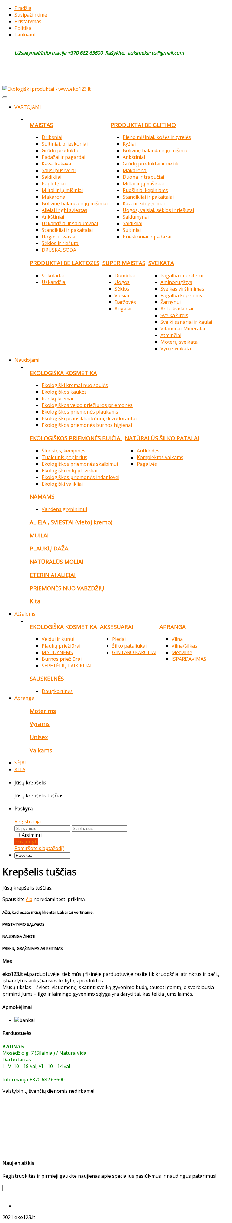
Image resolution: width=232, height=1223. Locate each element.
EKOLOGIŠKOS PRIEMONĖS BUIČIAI (76, 438)
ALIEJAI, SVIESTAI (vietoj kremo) (71, 522)
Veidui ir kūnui (58, 639)
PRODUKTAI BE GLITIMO (143, 124)
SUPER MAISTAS (123, 262)
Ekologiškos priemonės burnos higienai (87, 425)
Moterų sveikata (179, 342)
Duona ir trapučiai (143, 177)
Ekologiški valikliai (62, 484)
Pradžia (22, 8)
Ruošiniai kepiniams (145, 190)
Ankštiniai (53, 216)
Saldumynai (136, 216)
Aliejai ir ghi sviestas (64, 210)
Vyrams (40, 723)
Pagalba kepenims (181, 295)
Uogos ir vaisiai (59, 236)
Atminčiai (170, 335)
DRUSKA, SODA (59, 250)
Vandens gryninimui (64, 509)
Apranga (24, 698)
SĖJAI (20, 762)
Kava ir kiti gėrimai (144, 203)
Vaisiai (121, 295)
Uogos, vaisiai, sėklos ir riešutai (158, 210)
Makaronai (54, 197)
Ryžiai (129, 143)
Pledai (119, 639)
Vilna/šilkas (184, 645)
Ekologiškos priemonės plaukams (80, 411)
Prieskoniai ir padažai (147, 236)
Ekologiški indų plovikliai (69, 470)
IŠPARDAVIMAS (189, 659)
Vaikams (41, 750)
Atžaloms (24, 613)
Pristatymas (27, 21)
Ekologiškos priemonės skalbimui (80, 464)
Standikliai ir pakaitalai (67, 230)
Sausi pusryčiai (59, 170)
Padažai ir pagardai (63, 157)
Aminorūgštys (176, 282)
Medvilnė (182, 652)
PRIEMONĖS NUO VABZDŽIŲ (67, 588)
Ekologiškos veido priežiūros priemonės (87, 405)
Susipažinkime (30, 14)
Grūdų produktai (60, 150)
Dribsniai (52, 137)
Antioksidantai (176, 308)
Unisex (39, 737)
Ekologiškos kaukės (64, 392)
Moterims (43, 710)
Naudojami (26, 360)
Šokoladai (53, 275)
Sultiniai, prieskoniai (65, 143)
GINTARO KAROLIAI (134, 652)
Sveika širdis (174, 315)
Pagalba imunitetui (181, 275)
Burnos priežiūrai (62, 659)
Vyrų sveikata (175, 348)
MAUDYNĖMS (57, 652)
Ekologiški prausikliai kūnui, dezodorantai (89, 418)
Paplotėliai (54, 183)
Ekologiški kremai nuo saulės (75, 385)
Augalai (122, 308)
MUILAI (39, 535)
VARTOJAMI (27, 107)
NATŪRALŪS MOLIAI (56, 561)
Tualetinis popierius (64, 457)
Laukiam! (24, 34)
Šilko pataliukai (129, 645)
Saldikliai (51, 177)
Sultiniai (132, 230)
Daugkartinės (57, 691)
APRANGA (173, 626)
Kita (35, 601)
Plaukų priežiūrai (61, 645)
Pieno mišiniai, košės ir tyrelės (157, 137)
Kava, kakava (56, 163)
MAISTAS (41, 124)
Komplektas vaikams (160, 457)
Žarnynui (170, 302)
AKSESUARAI (116, 626)
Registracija (27, 821)
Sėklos (121, 288)
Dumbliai (124, 275)
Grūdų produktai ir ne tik (151, 163)
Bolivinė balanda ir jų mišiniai (75, 203)
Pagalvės (147, 464)
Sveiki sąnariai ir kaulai (186, 322)
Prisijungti (26, 841)
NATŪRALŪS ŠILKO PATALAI (162, 438)
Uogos (122, 282)
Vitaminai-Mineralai (182, 328)
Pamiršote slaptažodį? (39, 848)
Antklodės (148, 450)
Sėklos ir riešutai (60, 243)
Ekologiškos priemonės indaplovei (80, 477)
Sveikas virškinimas (182, 288)
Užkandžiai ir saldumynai (70, 223)
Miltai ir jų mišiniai (62, 190)
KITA (19, 769)
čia (29, 899)
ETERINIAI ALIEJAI (53, 574)
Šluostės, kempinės (63, 450)
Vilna (177, 639)
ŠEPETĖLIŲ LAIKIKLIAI (67, 665)
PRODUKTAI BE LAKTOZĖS (64, 262)
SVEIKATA (161, 262)
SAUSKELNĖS (47, 678)
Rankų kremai (57, 398)
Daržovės (125, 302)
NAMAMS (42, 496)
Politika (22, 28)
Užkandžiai (54, 282)
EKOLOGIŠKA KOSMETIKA (63, 373)
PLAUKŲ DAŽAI (50, 548)
